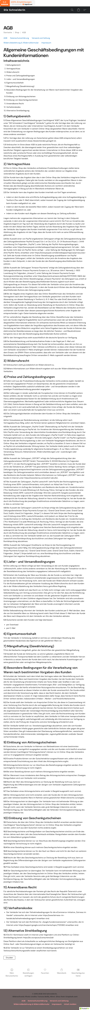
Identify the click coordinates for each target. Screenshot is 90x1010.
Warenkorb (61, 973)
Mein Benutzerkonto (12, 974)
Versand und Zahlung (41, 38)
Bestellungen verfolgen (28, 974)
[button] (14, 10)
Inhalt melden (70, 1004)
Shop (17, 32)
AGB (24, 32)
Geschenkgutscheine (78, 974)
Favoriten (45, 973)
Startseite (8, 32)
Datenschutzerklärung (19, 38)
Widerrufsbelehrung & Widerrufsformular (21, 42)
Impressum (46, 42)
